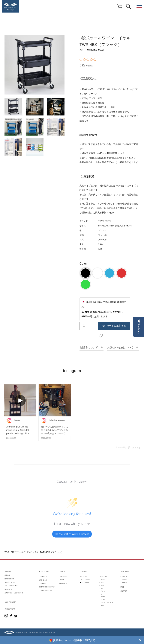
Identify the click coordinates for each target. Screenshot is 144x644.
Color (83, 263)
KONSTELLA (63, 583)
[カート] (119, 6)
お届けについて (89, 347)
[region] (72, 640)
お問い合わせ (8, 589)
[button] (85, 273)
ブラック (103, 579)
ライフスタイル (85, 582)
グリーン (103, 591)
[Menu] (139, 6)
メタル (102, 605)
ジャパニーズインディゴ (107, 602)
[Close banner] (140, 640)
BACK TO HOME (10, 602)
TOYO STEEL (63, 576)
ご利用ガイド (43, 576)
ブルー (102, 588)
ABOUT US (7, 572)
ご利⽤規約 (42, 583)
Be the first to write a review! (72, 534)
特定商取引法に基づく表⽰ (47, 587)
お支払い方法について (120, 347)
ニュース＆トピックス (11, 586)
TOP (6, 552)
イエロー (103, 594)
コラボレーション (9, 582)
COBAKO (124, 582)
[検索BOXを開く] (128, 6)
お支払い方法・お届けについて (13, 593)
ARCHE (61, 580)
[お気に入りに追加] (101, 335)
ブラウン (103, 596)
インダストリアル (85, 579)
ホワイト (103, 582)
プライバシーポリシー (45, 590)
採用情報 (7, 575)
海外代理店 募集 (9, 579)
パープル (103, 599)
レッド (102, 585)
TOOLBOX (124, 579)
